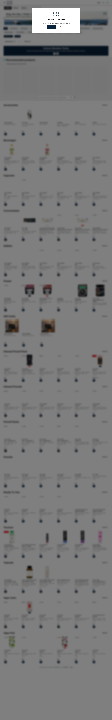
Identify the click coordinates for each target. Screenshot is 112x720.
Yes (52, 26)
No (60, 26)
